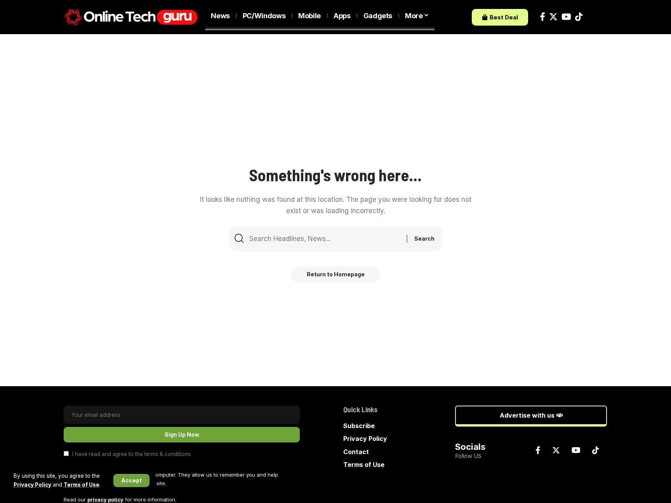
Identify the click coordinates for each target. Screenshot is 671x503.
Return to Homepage (336, 274)
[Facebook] (542, 17)
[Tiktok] (578, 17)
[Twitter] (553, 17)
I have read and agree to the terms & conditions (131, 454)
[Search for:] (325, 238)
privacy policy (105, 499)
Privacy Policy (32, 485)
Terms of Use (81, 485)
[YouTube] (566, 17)
